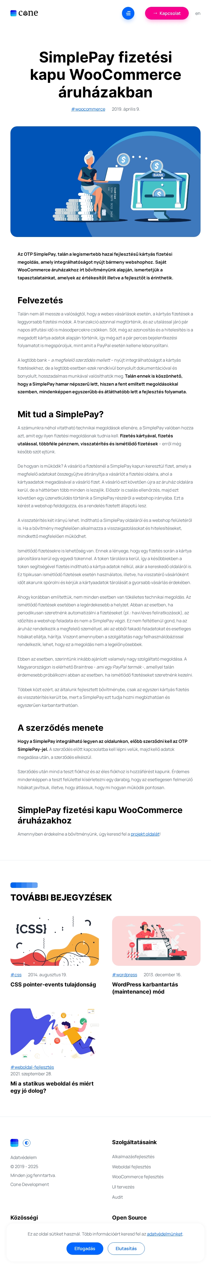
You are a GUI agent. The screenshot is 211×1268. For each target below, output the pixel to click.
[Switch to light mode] (26, 1143)
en (198, 13)
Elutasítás (126, 1248)
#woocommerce (88, 109)
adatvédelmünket (164, 1234)
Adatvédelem (23, 1157)
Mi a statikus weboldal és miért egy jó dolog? (52, 1087)
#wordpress (124, 975)
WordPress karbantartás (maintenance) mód (145, 988)
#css (15, 975)
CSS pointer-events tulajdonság (53, 984)
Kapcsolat (170, 13)
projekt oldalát (145, 834)
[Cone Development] (24, 13)
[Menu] (128, 13)
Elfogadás (84, 1248)
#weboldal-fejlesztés (32, 1067)
